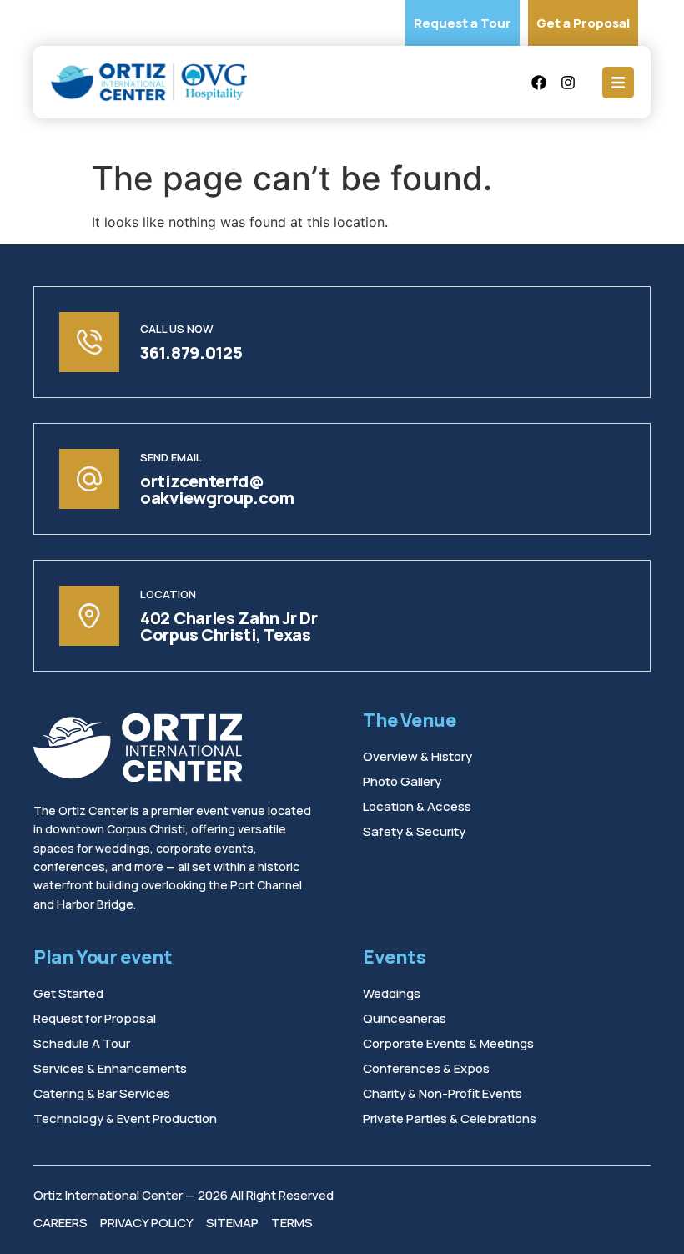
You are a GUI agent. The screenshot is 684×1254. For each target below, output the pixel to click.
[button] (618, 82)
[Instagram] (568, 82)
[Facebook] (538, 82)
